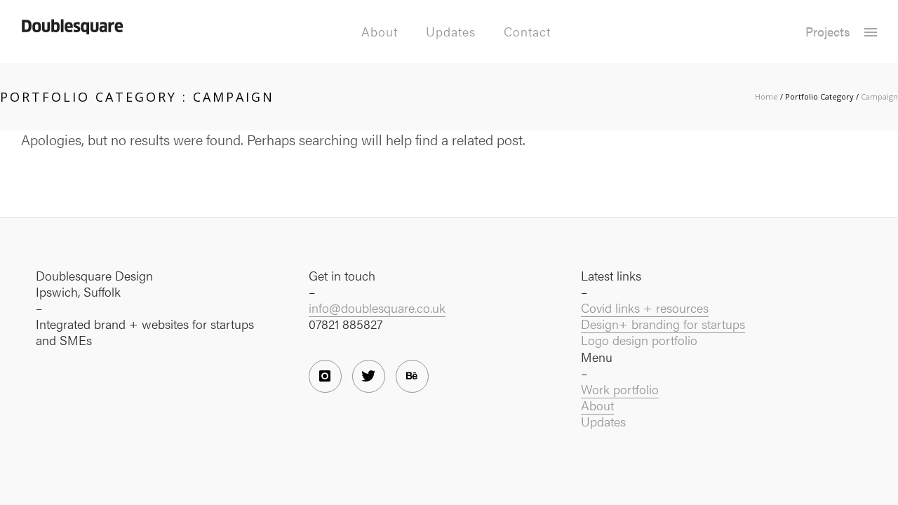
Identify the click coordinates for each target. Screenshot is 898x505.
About (379, 31)
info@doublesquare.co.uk (377, 307)
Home (766, 96)
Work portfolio (620, 389)
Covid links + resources (645, 307)
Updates (451, 31)
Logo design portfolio (639, 340)
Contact (527, 31)
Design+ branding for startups (663, 323)
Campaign (879, 96)
